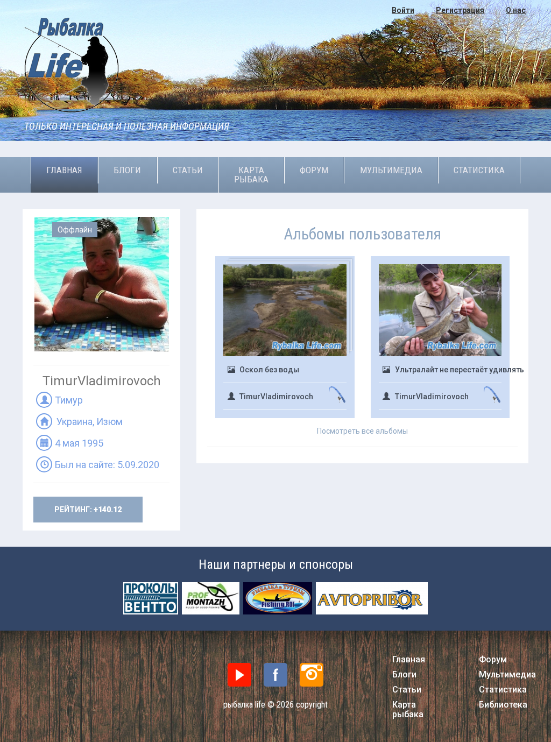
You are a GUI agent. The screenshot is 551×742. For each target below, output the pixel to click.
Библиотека (503, 705)
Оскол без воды (269, 369)
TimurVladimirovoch (276, 396)
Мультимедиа (391, 170)
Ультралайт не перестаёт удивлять (459, 369)
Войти (403, 10)
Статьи (188, 170)
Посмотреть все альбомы (362, 431)
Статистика (479, 170)
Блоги (127, 170)
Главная (64, 170)
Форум (314, 170)
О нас (516, 10)
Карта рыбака (251, 175)
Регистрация (460, 10)
